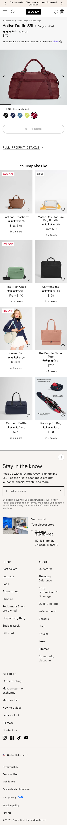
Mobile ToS (9, 781)
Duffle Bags (35, 20)
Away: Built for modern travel (29, 820)
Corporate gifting (14, 618)
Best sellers (10, 568)
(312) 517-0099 (44, 534)
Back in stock (11, 625)
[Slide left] (61, 3)
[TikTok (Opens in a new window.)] (19, 738)
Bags (6, 583)
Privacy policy (10, 767)
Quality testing (48, 603)
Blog (41, 626)
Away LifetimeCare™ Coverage (48, 592)
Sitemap (44, 648)
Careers (44, 618)
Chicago (40, 531)
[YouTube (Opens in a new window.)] (26, 738)
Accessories (10, 591)
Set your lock (11, 715)
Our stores (45, 568)
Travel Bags (22, 20)
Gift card (8, 633)
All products (8, 20)
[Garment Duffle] (16, 398)
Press (42, 641)
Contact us (10, 730)
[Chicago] (15, 532)
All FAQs (8, 722)
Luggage (8, 576)
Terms (32, 502)
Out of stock (33, 129)
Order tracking (12, 680)
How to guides (12, 707)
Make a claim (11, 700)
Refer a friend (47, 611)
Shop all (8, 598)
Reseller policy (11, 805)
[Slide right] (6, 3)
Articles (43, 633)
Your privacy (9, 797)
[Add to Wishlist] (62, 96)
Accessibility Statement (16, 789)
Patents (7, 812)
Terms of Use (10, 774)
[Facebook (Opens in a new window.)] (12, 738)
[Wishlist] (56, 12)
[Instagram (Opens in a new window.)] (5, 738)
